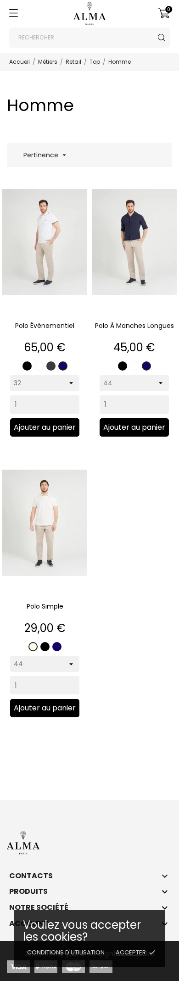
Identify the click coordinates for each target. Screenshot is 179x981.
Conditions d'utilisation (66, 952)
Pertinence (44, 155)
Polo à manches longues (134, 325)
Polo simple (45, 606)
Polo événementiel (44, 325)
